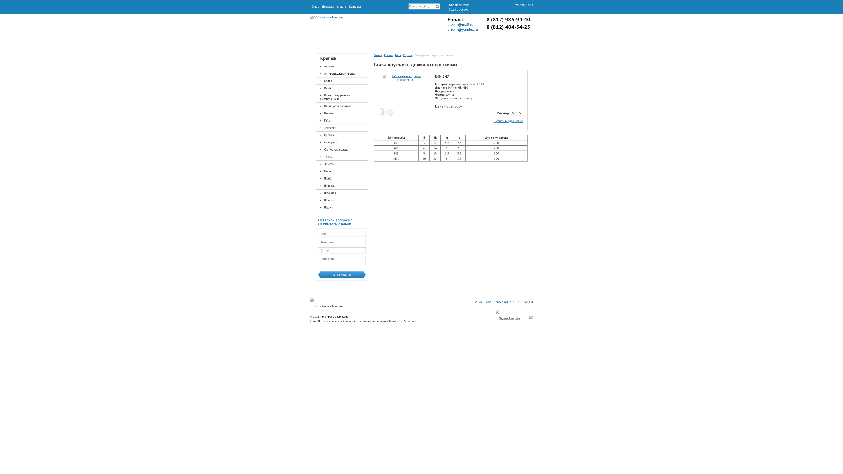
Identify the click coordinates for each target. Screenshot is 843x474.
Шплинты (330, 193)
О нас (315, 7)
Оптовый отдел (504, 42)
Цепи (327, 171)
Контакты (355, 7)
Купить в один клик (508, 121)
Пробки (329, 135)
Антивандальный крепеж (340, 73)
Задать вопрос (458, 9)
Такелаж (394, 42)
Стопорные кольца (336, 149)
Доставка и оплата (334, 7)
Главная (378, 55)
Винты (328, 88)
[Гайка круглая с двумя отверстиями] (405, 80)
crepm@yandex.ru (463, 29)
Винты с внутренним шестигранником (335, 97)
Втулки (328, 113)
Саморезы (330, 142)
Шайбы (328, 178)
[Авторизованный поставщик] (529, 318)
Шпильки (329, 186)
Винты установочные (337, 106)
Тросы (328, 157)
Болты (328, 81)
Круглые (407, 55)
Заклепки (330, 128)
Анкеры (329, 66)
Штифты (329, 200)
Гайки (327, 120)
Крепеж (339, 42)
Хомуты (329, 164)
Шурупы (329, 207)
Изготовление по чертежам (449, 42)
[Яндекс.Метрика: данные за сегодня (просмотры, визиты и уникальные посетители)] (508, 318)
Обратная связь (459, 5)
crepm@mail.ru (460, 24)
